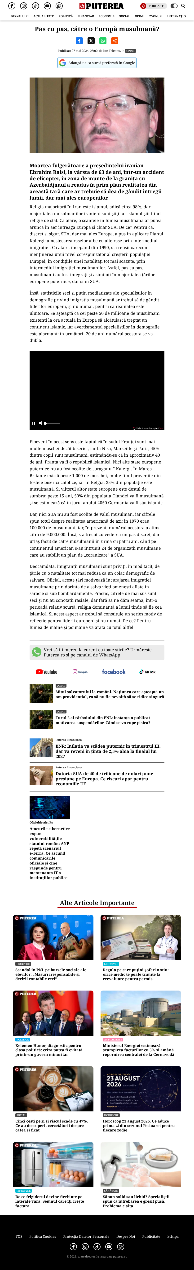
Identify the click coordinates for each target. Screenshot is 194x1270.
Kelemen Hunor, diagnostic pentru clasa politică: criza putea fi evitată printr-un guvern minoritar (49, 1050)
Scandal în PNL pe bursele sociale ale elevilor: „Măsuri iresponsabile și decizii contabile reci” (50, 974)
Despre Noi (125, 1236)
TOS (19, 1236)
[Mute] (40, 423)
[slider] (52, 424)
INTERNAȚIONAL (179, 16)
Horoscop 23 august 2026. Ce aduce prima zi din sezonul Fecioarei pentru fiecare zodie (139, 1126)
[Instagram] (23, 5)
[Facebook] (11, 5)
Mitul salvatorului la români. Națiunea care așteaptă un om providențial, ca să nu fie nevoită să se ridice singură (110, 694)
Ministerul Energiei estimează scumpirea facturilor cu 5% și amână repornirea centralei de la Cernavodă (138, 1050)
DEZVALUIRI (20, 16)
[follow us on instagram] (80, 672)
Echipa (173, 1236)
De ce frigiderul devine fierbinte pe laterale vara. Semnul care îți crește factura (49, 1201)
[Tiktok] (35, 5)
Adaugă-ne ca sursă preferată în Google (101, 62)
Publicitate (151, 1236)
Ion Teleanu (111, 51)
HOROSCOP (111, 1115)
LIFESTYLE (111, 964)
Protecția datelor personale (86, 1236)
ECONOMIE (107, 16)
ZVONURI (156, 16)
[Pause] (34, 423)
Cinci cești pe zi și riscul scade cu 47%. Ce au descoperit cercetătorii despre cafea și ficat (51, 1126)
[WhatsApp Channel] (59, 5)
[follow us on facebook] (114, 672)
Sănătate (111, 1190)
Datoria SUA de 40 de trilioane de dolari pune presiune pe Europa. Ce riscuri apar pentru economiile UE (104, 779)
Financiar (86, 16)
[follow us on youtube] (46, 672)
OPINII (140, 16)
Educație (23, 964)
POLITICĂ (66, 16)
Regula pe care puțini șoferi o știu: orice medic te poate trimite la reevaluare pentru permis (136, 974)
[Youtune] (47, 5)
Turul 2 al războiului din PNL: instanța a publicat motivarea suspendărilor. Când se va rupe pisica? (103, 720)
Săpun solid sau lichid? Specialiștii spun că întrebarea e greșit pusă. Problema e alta (136, 1201)
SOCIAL (124, 16)
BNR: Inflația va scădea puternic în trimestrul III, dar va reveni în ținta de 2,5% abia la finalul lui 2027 (108, 751)
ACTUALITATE (43, 16)
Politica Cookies (42, 1236)
